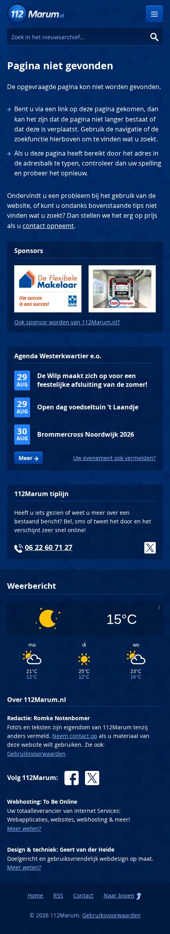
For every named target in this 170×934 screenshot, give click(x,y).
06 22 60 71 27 (48, 547)
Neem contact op (74, 736)
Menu (154, 14)
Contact (83, 895)
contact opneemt (48, 225)
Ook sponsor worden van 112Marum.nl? (67, 322)
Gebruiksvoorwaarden (36, 753)
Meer (25, 458)
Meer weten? (24, 828)
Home (35, 895)
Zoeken (154, 37)
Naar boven (119, 895)
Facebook (71, 778)
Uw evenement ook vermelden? (114, 458)
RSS (58, 895)
